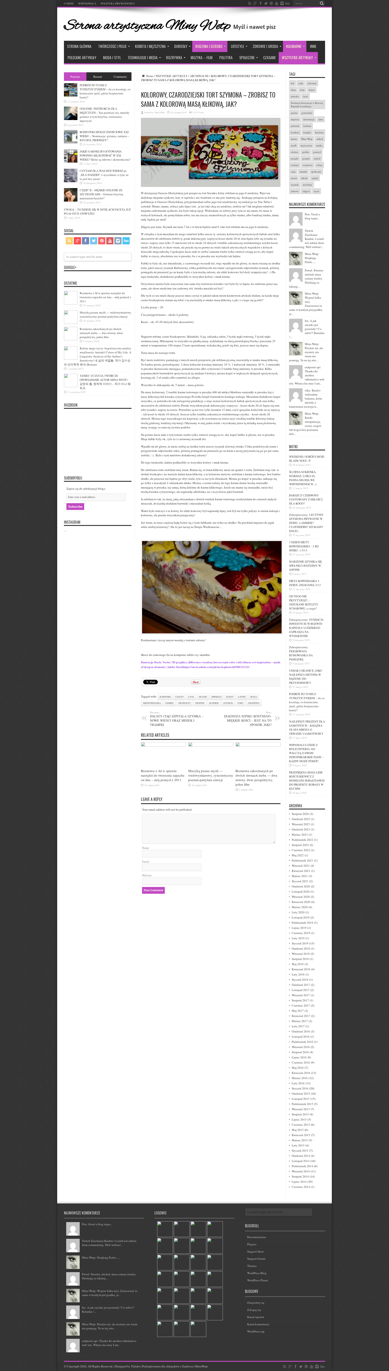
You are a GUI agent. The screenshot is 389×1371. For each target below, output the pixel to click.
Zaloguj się (254, 1310)
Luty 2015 (298, 1145)
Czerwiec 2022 (301, 850)
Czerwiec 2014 (301, 1187)
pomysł (317, 152)
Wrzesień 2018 (301, 954)
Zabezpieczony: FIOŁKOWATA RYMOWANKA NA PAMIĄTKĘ (301, 653)
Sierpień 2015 (300, 1114)
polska (305, 152)
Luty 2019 (298, 938)
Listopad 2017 (301, 990)
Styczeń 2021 (300, 881)
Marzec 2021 (300, 876)
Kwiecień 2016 (301, 1073)
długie (203, 696)
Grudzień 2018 (301, 948)
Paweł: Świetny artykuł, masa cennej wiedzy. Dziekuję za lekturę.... (306, 278)
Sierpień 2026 (300, 814)
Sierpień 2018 (300, 959)
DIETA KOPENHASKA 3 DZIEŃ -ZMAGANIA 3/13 (305, 583)
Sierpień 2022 (300, 845)
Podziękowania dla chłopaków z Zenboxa (167, 1366)
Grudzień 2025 (301, 819)
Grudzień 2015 (301, 1093)
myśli (293, 145)
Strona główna (79, 46)
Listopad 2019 (301, 917)
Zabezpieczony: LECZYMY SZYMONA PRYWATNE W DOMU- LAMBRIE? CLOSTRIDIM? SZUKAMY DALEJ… (306, 523)
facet (305, 96)
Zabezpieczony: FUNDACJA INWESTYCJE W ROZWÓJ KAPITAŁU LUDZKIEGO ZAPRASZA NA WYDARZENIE (306, 628)
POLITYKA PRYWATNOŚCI (117, 3)
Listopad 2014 (301, 1161)
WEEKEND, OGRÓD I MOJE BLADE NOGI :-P (306, 459)
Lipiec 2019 (299, 928)
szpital (315, 178)
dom (302, 89)
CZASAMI (269, 57)
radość (317, 158)
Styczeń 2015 (300, 1150)
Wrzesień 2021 (301, 866)
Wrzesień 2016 (301, 1047)
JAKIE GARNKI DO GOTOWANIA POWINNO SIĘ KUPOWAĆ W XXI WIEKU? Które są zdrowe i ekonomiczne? (105, 155)
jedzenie (295, 125)
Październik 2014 (302, 1166)
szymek (295, 184)
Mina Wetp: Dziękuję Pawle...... (312, 258)
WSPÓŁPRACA (87, 3)
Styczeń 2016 (300, 1088)
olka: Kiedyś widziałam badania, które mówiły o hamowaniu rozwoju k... (305, 398)
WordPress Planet (257, 1280)
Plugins (251, 1244)
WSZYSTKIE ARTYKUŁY (297, 57)
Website (147, 875)
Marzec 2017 (300, 1021)
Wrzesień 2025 (301, 824)
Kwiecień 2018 (301, 969)
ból (292, 83)
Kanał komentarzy (258, 1324)
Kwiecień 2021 (301, 871)
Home (149, 76)
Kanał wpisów (255, 1317)
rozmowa (307, 165)
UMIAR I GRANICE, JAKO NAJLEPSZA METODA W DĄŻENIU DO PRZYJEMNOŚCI (305, 676)
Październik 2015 (302, 1104)
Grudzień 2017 (301, 985)
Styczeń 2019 (300, 943)
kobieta (307, 125)
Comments (120, 77)
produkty (185, 703)
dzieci (312, 89)
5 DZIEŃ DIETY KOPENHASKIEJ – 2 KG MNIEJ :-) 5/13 (304, 546)
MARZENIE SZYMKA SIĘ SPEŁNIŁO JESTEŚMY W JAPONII (305, 565)
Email (145, 861)
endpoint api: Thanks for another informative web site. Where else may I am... (306, 375)
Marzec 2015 (300, 1140)
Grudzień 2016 (301, 1031)
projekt (294, 158)
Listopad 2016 (301, 1037)
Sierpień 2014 (300, 1176)
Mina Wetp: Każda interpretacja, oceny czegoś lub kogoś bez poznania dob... (305, 424)
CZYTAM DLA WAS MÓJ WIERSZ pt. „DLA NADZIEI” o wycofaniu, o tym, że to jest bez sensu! (104, 175)
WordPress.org (256, 1331)
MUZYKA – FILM (202, 57)
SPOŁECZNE (247, 57)
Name (145, 848)
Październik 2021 (302, 860)
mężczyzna (306, 145)
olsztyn (294, 152)
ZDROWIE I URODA (265, 46)
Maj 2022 (298, 855)
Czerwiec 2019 (301, 933)
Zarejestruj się (255, 1303)
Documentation (256, 1237)
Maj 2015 (298, 1130)
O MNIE (69, 3)
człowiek (312, 83)
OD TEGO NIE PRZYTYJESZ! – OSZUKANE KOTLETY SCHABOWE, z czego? (303, 602)
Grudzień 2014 (301, 1156)
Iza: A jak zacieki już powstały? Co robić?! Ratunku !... (307, 329)
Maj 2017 (298, 1011)
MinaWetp (201, 1366)
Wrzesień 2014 (301, 1171)
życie (316, 191)
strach (294, 178)
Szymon (228, 703)
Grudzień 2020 (301, 886)
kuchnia (319, 132)
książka (307, 132)
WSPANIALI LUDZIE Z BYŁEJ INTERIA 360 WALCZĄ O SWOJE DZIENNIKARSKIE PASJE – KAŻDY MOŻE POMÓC (306, 753)
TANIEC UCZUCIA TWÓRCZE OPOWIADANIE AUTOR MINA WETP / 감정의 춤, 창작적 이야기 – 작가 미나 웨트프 (105, 382)
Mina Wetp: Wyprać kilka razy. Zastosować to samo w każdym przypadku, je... (306, 303)
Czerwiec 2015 (301, 1125)
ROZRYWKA (174, 57)
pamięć (169, 703)
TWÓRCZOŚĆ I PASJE (112, 46)
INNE (313, 46)
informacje (308, 119)
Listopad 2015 (301, 1099)
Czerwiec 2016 (301, 1062)
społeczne (316, 171)
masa (253, 696)
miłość (320, 139)
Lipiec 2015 (299, 1119)
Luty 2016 (298, 1083)
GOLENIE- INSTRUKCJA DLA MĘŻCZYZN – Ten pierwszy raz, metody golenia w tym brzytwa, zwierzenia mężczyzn (104, 115)
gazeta (294, 112)
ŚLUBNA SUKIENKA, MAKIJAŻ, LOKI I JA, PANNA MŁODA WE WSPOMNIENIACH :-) (302, 478)
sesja (293, 171)
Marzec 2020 (300, 907)
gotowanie (306, 112)
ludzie (294, 139)
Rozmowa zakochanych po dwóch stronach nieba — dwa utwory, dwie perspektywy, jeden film (256, 777)
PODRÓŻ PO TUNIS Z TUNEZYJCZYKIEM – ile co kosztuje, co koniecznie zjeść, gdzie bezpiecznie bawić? (307, 702)
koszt (229, 696)
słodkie (214, 703)
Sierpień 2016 (300, 1052)
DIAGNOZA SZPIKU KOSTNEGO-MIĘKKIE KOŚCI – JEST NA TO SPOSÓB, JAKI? (247, 719)
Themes (252, 1266)
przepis (199, 703)
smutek (303, 171)
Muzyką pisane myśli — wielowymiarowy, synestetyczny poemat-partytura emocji (210, 775)
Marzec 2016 (300, 1078)
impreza (217, 696)
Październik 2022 (302, 840)
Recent (97, 77)
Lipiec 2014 (299, 1182)
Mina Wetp (160, 112)
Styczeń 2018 (300, 980)
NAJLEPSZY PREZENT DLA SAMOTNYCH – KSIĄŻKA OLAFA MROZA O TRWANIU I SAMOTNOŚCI (307, 727)
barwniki (165, 696)
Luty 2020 (298, 912)
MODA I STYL (112, 57)
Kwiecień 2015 (301, 1135)
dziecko (295, 96)
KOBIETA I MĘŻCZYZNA (150, 46)
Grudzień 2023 (301, 829)
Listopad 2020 (301, 891)
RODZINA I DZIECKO (208, 46)
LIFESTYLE (237, 46)
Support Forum (256, 1259)
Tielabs (135, 1366)
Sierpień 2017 (300, 1000)
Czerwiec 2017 (301, 1005)
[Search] (321, 3)
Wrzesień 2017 (301, 995)
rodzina (295, 165)
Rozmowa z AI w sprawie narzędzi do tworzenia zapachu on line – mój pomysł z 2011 (162, 775)
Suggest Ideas (255, 1251)
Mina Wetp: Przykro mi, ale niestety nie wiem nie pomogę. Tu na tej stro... (306, 352)
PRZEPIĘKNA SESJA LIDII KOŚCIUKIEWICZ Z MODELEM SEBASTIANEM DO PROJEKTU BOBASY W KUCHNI (307, 780)
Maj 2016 (298, 1068)
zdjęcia (306, 191)
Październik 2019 (302, 923)
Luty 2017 (298, 1026)
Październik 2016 (302, 1042)
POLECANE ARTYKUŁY (82, 57)
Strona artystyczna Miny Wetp (147, 26)
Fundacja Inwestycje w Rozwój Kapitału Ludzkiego (307, 104)
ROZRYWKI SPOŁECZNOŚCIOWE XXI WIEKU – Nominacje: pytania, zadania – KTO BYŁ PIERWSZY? (104, 136)
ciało (300, 83)
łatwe (242, 696)
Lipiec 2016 (299, 1057)
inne (321, 119)
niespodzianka (152, 703)
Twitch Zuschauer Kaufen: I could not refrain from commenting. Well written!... (306, 239)
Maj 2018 (298, 964)
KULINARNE (293, 46)
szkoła (304, 178)
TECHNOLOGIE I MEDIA (143, 57)
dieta (293, 89)
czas (191, 696)
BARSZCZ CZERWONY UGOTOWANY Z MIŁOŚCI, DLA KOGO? (306, 499)
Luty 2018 (298, 974)
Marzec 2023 (300, 834)
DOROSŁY (180, 46)
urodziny (254, 703)
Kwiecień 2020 (301, 902)
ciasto (179, 696)
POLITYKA (226, 57)
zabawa (295, 191)
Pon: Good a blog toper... (312, 216)
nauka (319, 145)
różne (319, 165)
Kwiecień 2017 (301, 1016)
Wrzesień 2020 (301, 897)
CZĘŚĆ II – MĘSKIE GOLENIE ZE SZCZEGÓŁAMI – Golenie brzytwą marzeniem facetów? (101, 194)
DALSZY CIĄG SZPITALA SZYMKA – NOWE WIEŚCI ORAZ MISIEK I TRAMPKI (176, 719)
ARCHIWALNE (199, 76)
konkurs (295, 132)
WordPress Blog (257, 1273)
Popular (75, 77)
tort (240, 703)
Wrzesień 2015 (301, 1109)
